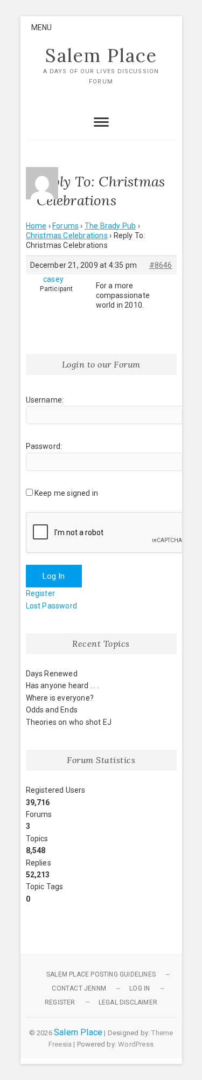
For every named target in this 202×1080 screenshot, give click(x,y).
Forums (65, 225)
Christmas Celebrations (67, 235)
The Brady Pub (110, 225)
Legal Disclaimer (128, 1002)
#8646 (160, 265)
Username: (45, 400)
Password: (44, 446)
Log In (54, 576)
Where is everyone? (60, 698)
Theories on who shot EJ (69, 722)
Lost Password (52, 605)
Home (36, 225)
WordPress (136, 1044)
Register (40, 593)
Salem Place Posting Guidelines (101, 974)
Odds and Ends (52, 709)
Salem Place (101, 55)
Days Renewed (52, 673)
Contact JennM (79, 988)
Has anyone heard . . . (62, 685)
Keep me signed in (66, 493)
